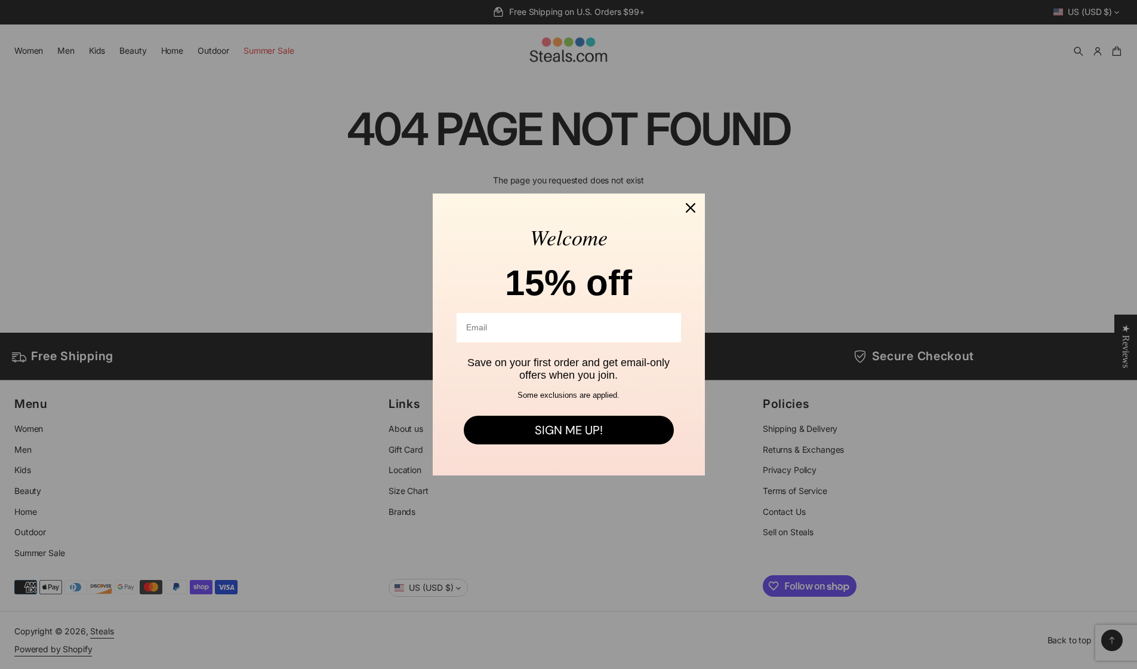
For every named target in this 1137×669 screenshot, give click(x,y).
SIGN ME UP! (569, 430)
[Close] (690, 208)
